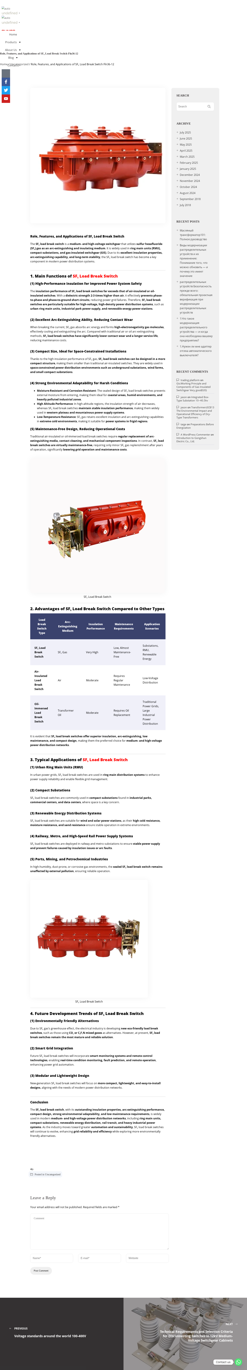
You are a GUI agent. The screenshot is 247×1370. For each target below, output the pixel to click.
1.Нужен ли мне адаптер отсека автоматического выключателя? (196, 351)
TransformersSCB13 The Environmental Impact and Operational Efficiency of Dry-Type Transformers (195, 412)
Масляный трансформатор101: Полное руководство (193, 235)
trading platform (190, 380)
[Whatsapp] (238, 1362)
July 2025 (185, 132)
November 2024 (190, 181)
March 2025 (187, 157)
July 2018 (185, 205)
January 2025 (188, 169)
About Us (11, 50)
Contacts (13, 65)
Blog (11, 58)
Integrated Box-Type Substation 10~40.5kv (192, 398)
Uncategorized (52, 1174)
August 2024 (187, 193)
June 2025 (186, 138)
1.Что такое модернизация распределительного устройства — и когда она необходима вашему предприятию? (196, 329)
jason (184, 397)
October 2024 (188, 187)
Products (11, 42)
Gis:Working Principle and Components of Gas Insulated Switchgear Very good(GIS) (193, 387)
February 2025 (189, 163)
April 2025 (186, 150)
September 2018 (190, 199)
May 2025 (186, 144)
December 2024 (190, 175)
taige (183, 424)
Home (13, 34)
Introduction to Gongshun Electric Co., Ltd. (191, 439)
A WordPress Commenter (195, 434)
